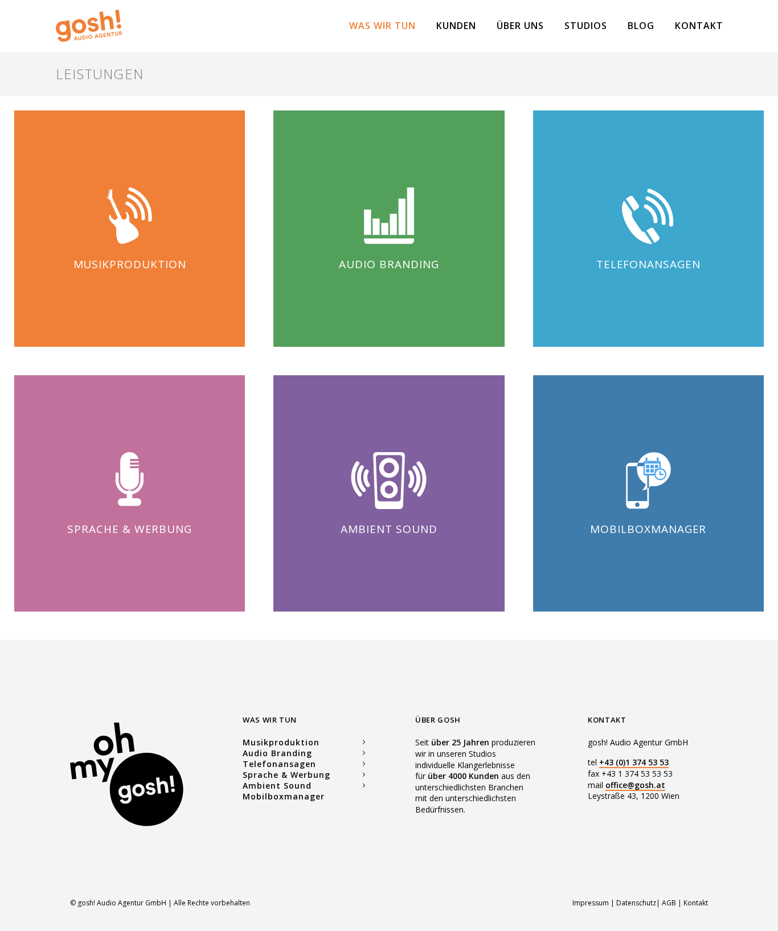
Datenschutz (636, 903)
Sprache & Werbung (129, 529)
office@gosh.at (635, 785)
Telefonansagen (648, 264)
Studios (585, 25)
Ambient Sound (389, 529)
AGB (669, 903)
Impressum (591, 903)
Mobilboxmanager (648, 529)
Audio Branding (277, 753)
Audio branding (389, 264)
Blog (641, 25)
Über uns (520, 25)
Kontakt (699, 25)
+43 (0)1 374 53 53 (634, 762)
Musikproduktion (129, 264)
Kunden (456, 25)
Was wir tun (382, 25)
